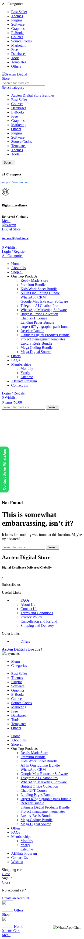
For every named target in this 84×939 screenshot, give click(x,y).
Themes (17, 150)
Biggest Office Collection (39, 314)
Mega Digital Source (36, 352)
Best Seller (19, 100)
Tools (15, 154)
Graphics (17, 121)
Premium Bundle (33, 285)
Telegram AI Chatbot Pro (39, 306)
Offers (25, 641)
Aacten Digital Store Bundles (32, 95)
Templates (18, 146)
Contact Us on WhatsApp (4, 469)
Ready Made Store (34, 280)
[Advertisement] (42, 454)
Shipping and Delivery (37, 625)
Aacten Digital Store (15, 238)
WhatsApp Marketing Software (44, 310)
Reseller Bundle (32, 331)
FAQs (25, 600)
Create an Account (15, 898)
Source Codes (21, 142)
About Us (28, 605)
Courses (17, 104)
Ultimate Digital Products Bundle (45, 335)
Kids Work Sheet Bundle (39, 289)
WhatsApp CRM (33, 297)
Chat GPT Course (34, 318)
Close (6, 874)
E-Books (17, 112)
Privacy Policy (31, 617)
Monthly (27, 368)
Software (17, 137)
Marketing (18, 125)
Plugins (16, 133)
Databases (18, 108)
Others (16, 129)
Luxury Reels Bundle (36, 343)
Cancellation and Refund (39, 621)
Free (14, 116)
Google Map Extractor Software (44, 301)
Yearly (25, 373)
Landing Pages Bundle (37, 322)
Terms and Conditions (37, 613)
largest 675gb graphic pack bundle (46, 327)
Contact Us (29, 609)
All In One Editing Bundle (40, 293)
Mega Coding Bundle (36, 348)
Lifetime (27, 377)
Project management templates (43, 339)
